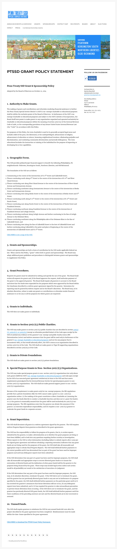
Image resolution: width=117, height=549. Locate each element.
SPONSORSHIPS (49, 24)
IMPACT (10, 28)
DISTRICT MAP (62, 24)
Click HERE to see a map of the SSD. (20, 235)
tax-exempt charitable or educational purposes (31, 340)
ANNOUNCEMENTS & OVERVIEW (19, 24)
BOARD (85, 24)
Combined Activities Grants (33, 28)
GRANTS (37, 24)
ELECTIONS (102, 24)
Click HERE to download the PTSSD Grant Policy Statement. (29, 522)
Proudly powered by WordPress (18, 541)
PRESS (17, 28)
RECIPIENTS (75, 24)
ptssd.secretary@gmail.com (92, 95)
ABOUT (93, 24)
